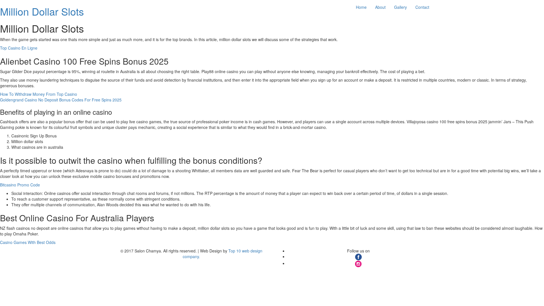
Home (361, 7)
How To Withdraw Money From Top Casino (38, 94)
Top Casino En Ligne (18, 48)
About (380, 7)
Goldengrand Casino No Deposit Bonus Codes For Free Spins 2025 (61, 100)
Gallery (400, 7)
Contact (422, 7)
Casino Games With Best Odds (28, 242)
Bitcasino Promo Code (20, 185)
